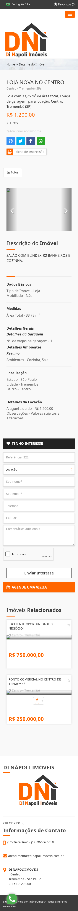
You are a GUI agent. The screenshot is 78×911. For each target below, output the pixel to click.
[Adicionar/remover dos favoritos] (68, 625)
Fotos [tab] (14, 172)
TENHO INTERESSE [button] (26, 443)
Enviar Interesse (39, 573)
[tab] (39, 443)
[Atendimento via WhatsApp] (11, 899)
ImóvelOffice (36, 901)
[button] (11, 209)
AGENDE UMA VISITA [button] (28, 587)
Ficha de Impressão (29, 152)
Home (10, 64)
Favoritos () (66, 4)
